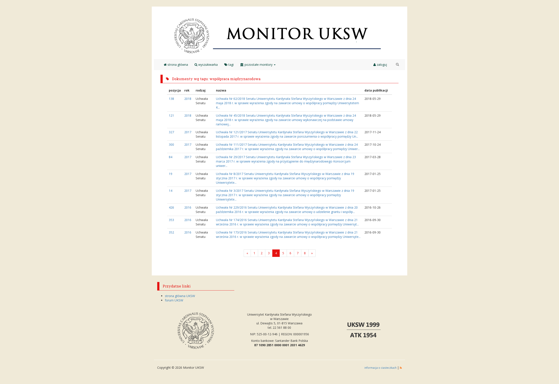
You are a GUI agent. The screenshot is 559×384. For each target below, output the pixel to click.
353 (171, 220)
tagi (231, 64)
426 (171, 207)
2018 (187, 99)
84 (170, 157)
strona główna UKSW (180, 296)
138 (171, 99)
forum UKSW (174, 300)
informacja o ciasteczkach (380, 367)
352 (171, 232)
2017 (187, 132)
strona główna (177, 64)
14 (170, 191)
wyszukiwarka (207, 64)
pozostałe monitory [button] (258, 64)
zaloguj (381, 64)
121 (171, 115)
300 (171, 144)
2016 (187, 207)
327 (171, 132)
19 (170, 174)
